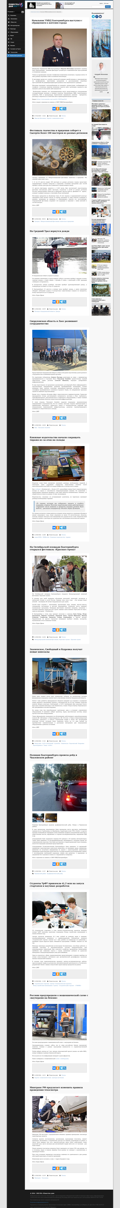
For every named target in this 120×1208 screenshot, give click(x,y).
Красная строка (76, 639)
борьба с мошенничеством (55, 118)
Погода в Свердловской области (44, 311)
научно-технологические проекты (60, 984)
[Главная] (16, 7)
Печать (63, 116)
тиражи (68, 537)
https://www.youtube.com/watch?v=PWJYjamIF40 (52, 99)
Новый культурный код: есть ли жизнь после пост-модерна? (44, 4)
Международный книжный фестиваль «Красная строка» (52, 639)
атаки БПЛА (38, 537)
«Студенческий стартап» (66, 985)
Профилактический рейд (55, 873)
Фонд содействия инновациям (42, 985)
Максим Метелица (40, 118)
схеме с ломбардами (62, 1058)
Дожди (58, 311)
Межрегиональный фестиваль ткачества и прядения (57, 221)
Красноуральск (38, 745)
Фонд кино (37, 743)
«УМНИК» (78, 985)
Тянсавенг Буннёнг (44, 427)
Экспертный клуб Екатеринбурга (70, 3)
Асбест (50, 745)
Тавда (45, 745)
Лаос (35, 427)
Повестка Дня (33, 11)
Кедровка (81, 743)
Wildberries (46, 537)
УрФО (101, 3)
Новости (38, 11)
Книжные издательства (57, 537)
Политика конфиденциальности (39, 1202)
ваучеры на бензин (58, 1078)
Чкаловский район (40, 873)
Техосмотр (45, 1178)
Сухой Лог (57, 743)
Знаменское (64, 743)
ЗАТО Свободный (47, 743)
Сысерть (37, 221)
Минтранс (37, 1178)
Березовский (73, 743)
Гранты (55, 985)
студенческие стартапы (41, 984)
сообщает (38, 489)
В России (106, 3)
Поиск (108, 6)
